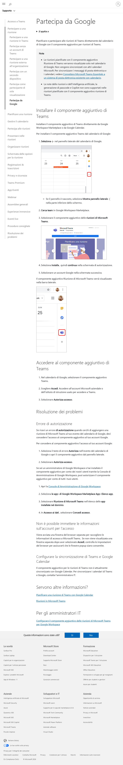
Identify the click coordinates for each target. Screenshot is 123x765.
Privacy (42, 755)
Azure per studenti (90, 684)
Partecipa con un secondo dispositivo (18, 75)
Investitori (87, 717)
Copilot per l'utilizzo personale (15, 665)
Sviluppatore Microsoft (51, 698)
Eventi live (13, 218)
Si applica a (44, 31)
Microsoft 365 (9, 670)
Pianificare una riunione (20, 114)
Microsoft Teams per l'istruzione (95, 660)
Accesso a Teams (16, 21)
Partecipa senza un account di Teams (18, 50)
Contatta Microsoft (29, 755)
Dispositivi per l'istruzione (92, 655)
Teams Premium (16, 182)
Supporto (7, 10)
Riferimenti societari (11, 755)
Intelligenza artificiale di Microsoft (16, 698)
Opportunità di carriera (91, 698)
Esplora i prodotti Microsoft (14, 675)
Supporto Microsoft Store (52, 660)
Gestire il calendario (18, 121)
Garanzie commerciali (51, 679)
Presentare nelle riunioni (16, 137)
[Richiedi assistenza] (10, 4)
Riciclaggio (47, 675)
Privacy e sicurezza (17, 175)
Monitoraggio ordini (50, 670)
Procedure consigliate (19, 226)
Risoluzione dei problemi (15, 235)
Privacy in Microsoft (90, 712)
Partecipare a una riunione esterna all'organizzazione (19, 62)
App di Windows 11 (11, 679)
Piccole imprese (9, 732)
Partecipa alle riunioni (19, 128)
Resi (44, 665)
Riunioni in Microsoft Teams (50, 600)
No (91, 635)
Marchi (73, 755)
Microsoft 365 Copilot (11, 722)
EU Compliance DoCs (11, 759)
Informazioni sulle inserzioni (90, 755)
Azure (6, 708)
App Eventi (13, 189)
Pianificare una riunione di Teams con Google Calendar (64, 594)
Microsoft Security (10, 703)
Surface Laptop (9, 655)
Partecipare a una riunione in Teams (19, 38)
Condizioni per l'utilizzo (58, 755)
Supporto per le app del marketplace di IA (58, 708)
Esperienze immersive (19, 211)
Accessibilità (87, 722)
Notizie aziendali (89, 708)
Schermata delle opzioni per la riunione (20, 155)
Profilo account (48, 651)
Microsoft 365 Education (92, 665)
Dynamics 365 (9, 712)
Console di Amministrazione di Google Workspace (74, 486)
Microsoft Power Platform (52, 722)
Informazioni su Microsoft (92, 703)
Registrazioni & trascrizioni (16, 166)
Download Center (49, 655)
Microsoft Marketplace (51, 717)
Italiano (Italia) (13, 740)
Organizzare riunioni (18, 146)
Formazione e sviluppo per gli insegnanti (98, 675)
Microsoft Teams (10, 727)
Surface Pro (8, 651)
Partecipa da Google (16, 102)
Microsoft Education (90, 651)
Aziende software (49, 727)
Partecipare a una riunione (17, 30)
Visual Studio (48, 732)
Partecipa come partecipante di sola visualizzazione (18, 89)
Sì (72, 635)
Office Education (89, 670)
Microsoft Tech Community (53, 712)
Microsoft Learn (49, 703)
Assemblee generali (18, 204)
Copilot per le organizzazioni (14, 660)
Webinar (12, 197)
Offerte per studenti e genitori (94, 679)
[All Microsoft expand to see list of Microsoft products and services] (3, 4)
